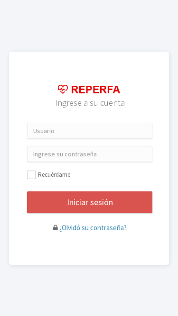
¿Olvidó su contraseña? (93, 227)
